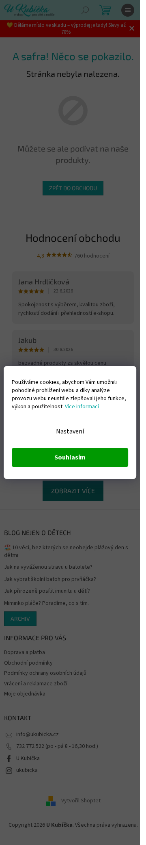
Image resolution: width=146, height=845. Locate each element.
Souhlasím (70, 457)
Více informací (82, 407)
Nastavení (70, 431)
